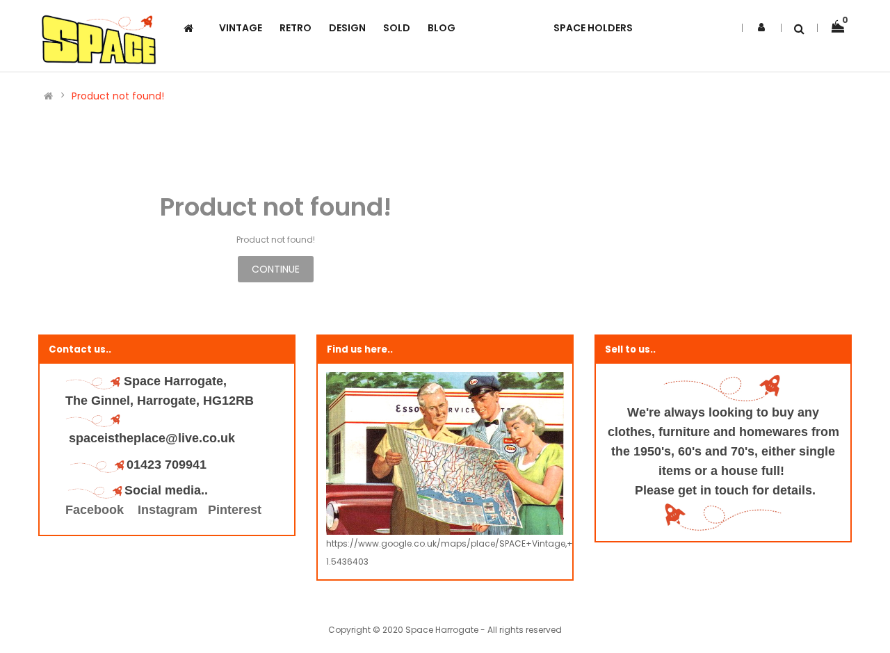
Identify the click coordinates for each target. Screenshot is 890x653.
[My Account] (761, 27)
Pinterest (234, 510)
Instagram (167, 510)
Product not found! (118, 96)
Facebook (96, 510)
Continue (276, 269)
